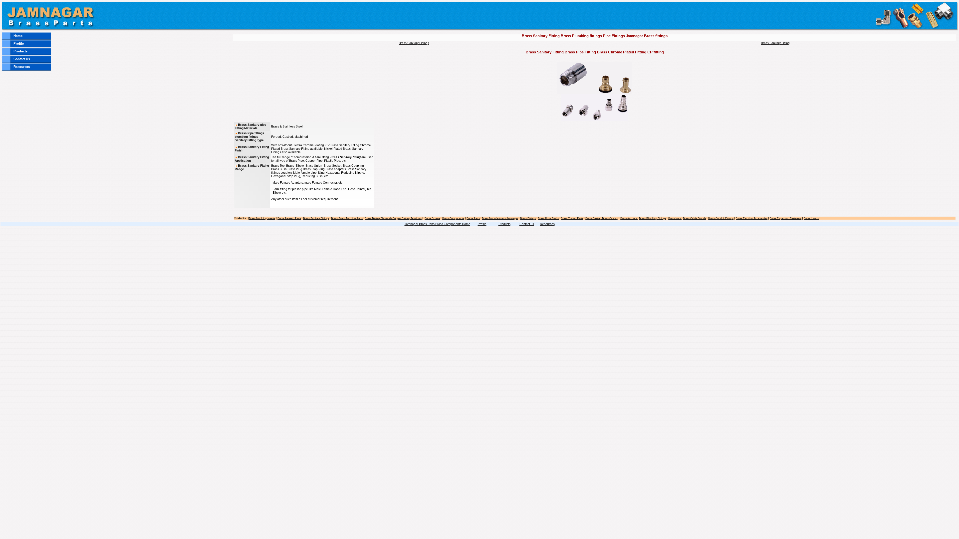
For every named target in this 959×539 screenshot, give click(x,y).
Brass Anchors (629, 218)
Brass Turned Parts (572, 218)
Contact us (21, 59)
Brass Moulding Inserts (262, 218)
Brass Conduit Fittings (720, 218)
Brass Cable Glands (694, 218)
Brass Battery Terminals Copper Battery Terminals (393, 218)
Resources (21, 67)
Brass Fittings (528, 218)
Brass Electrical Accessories (751, 218)
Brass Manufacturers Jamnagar (500, 218)
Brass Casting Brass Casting (601, 218)
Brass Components (453, 218)
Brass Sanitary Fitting (775, 43)
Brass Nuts (675, 218)
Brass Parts (473, 218)
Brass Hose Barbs (548, 218)
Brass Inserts (811, 218)
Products (20, 51)
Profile (18, 43)
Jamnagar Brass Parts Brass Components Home (437, 224)
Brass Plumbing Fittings (652, 218)
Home (17, 36)
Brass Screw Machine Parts (347, 218)
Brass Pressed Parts (289, 218)
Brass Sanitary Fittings (414, 43)
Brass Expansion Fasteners (785, 218)
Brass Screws (432, 218)
